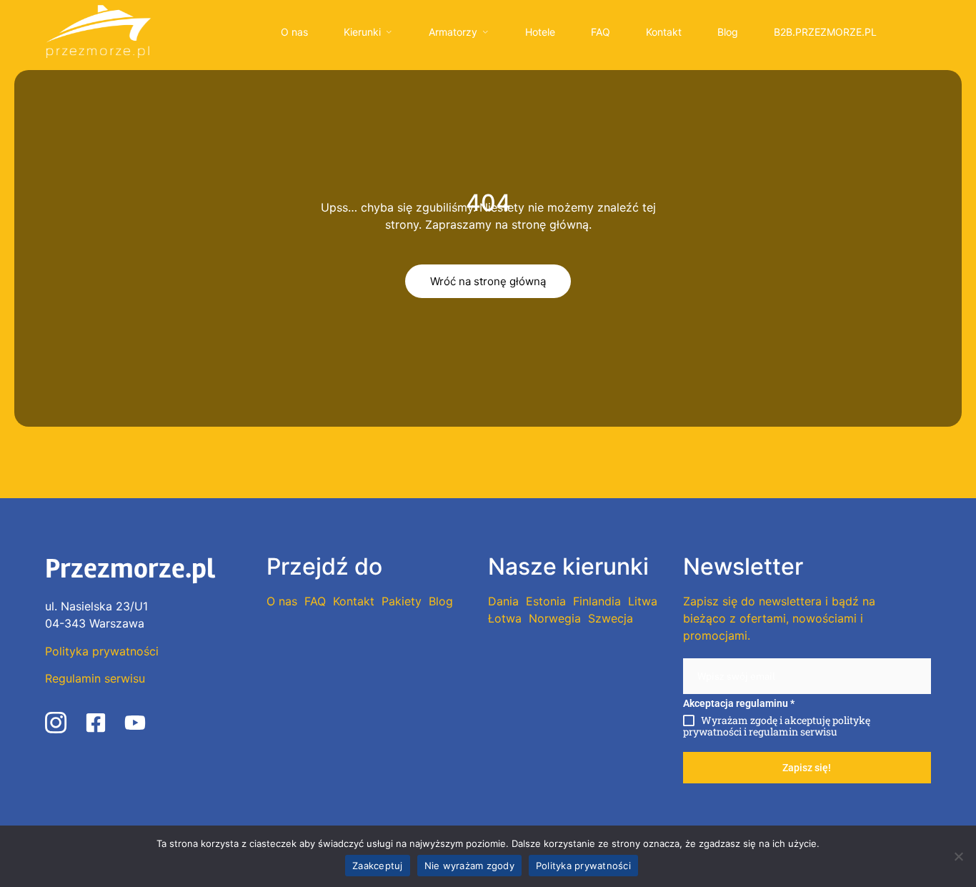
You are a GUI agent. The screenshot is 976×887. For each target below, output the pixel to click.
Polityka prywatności (102, 651)
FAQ (600, 32)
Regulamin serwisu (95, 678)
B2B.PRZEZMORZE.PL (825, 32)
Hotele (540, 32)
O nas (294, 32)
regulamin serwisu (793, 731)
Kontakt (664, 32)
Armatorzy (453, 32)
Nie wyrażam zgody (469, 865)
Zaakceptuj (377, 865)
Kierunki (362, 32)
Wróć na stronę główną (488, 281)
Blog (727, 32)
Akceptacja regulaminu (739, 703)
